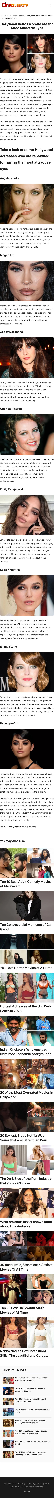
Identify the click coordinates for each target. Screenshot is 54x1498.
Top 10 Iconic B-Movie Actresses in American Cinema (30, 1389)
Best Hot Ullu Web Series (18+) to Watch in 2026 (33, 1442)
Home (27, 1491)
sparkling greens (39, 805)
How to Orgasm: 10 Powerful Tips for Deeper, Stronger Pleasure (31, 1421)
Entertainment (18, 16)
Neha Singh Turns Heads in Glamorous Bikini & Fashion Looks (31, 1379)
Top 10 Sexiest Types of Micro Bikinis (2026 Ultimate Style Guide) (31, 1432)
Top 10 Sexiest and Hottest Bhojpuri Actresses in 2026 (30, 1400)
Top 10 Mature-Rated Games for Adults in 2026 (33, 1411)
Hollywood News (17, 826)
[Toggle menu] (49, 5)
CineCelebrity (5, 16)
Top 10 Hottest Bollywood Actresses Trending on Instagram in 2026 (30, 1453)
